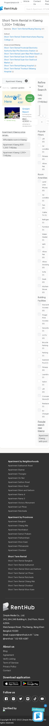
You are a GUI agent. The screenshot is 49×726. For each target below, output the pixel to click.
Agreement (8, 654)
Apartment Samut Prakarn (19, 533)
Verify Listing (9, 658)
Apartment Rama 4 (16, 494)
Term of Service (10, 662)
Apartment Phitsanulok (18, 545)
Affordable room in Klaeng (15, 139)
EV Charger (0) (45, 413)
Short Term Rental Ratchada (20, 577)
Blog (5, 650)
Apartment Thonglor (17, 473)
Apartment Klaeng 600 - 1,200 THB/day (14, 145)
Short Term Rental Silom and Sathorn (24, 568)
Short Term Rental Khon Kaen (21, 589)
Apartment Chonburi (17, 550)
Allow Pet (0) (44, 166)
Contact (7, 670)
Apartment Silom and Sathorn (21, 490)
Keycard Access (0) (45, 307)
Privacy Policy (9, 666)
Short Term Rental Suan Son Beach (19, 56)
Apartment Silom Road (18, 485)
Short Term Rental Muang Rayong (26, 28)
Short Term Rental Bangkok (20, 560)
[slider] (41, 115)
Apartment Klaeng (14, 81)
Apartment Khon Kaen (18, 541)
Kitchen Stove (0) (45, 289)
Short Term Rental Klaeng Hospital (19, 65)
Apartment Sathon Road (19, 481)
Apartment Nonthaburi (18, 529)
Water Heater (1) (45, 236)
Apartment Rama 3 (16, 498)
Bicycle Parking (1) (45, 344)
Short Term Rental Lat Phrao (20, 572)
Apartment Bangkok (17, 521)
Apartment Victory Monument (21, 502)
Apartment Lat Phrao (17, 506)
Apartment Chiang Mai (18, 525)
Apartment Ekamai (16, 469)
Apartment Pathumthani (18, 537)
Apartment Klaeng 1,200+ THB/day (14, 153)
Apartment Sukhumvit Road (20, 465)
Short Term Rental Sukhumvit (21, 564)
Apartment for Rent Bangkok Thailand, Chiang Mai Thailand (12, 8)
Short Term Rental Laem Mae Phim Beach (22, 53)
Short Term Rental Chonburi (20, 585)
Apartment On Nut (16, 477)
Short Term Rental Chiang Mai (21, 581)
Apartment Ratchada (17, 510)
